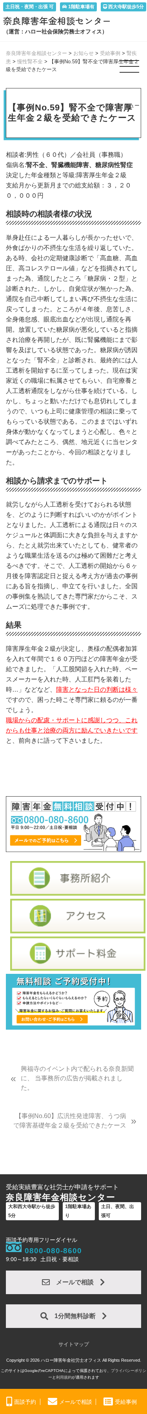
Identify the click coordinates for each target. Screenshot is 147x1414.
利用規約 (64, 1377)
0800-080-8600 (53, 1251)
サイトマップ (73, 1344)
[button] (129, 70)
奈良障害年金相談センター (57, 20)
